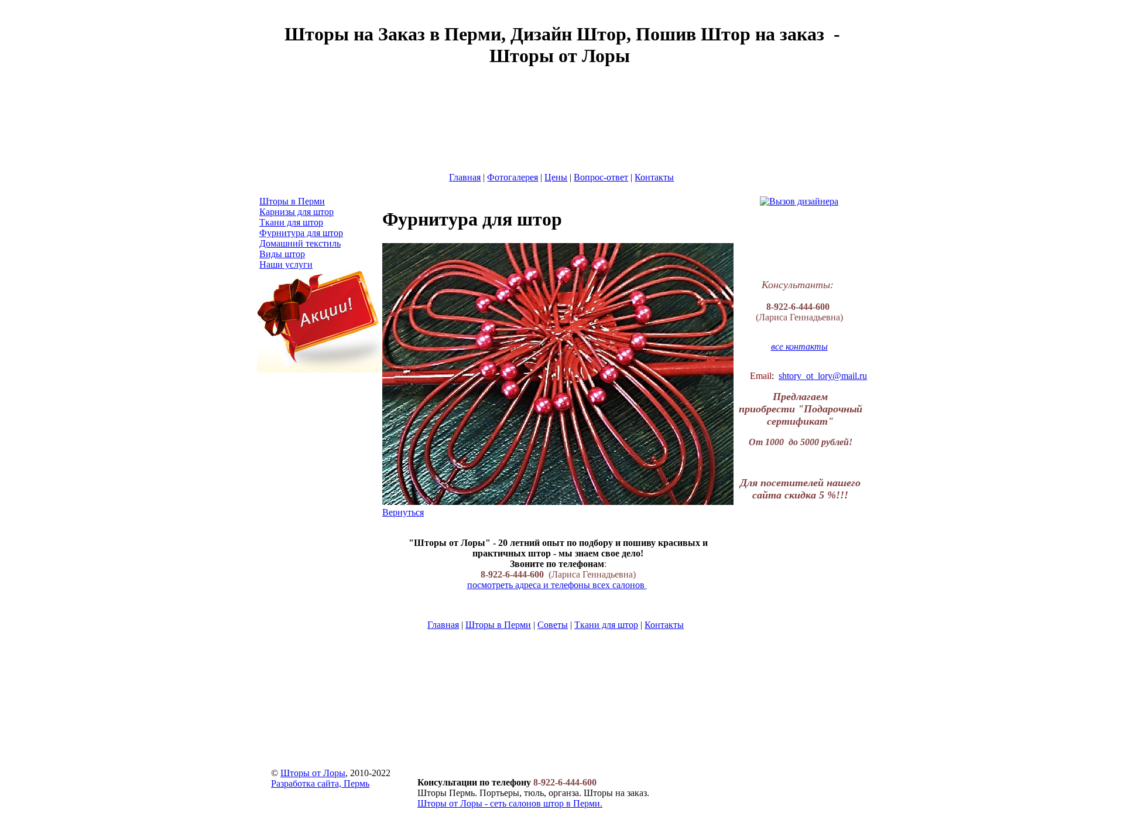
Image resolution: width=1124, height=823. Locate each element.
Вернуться (403, 512)
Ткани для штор (606, 625)
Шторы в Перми (498, 625)
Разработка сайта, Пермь (320, 783)
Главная (443, 625)
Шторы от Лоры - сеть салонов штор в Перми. (509, 803)
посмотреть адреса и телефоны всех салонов (557, 585)
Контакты (664, 625)
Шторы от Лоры (312, 773)
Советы (552, 625)
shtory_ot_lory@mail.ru (823, 376)
